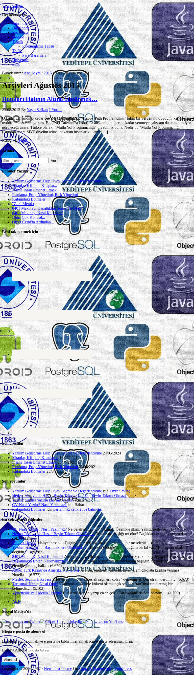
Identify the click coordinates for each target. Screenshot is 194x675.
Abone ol (10, 660)
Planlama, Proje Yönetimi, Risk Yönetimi (45, 194)
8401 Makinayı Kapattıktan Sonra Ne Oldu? (47, 208)
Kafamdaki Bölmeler (28, 199)
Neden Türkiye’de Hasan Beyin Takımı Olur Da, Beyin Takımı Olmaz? (69, 495)
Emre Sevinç (120, 491)
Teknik (22, 140)
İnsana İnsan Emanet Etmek (34, 190)
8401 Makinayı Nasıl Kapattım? (37, 213)
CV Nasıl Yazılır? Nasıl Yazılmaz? (39, 505)
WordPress (123, 668)
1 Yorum (55, 109)
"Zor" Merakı (23, 204)
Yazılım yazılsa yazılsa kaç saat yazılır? (43, 500)
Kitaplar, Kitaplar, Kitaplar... (34, 185)
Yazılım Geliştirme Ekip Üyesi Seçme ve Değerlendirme (57, 181)
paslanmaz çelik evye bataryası (77, 509)
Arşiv (16, 601)
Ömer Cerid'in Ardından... (33, 222)
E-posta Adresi (14, 650)
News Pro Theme (58, 668)
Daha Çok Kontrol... (28, 217)
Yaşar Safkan (12, 6)
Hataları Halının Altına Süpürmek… (50, 99)
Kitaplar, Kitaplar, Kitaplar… (35, 457)
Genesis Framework (95, 668)
